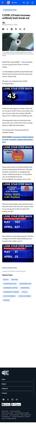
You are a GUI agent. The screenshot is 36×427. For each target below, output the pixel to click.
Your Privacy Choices (15, 411)
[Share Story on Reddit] (11, 29)
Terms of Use (5, 414)
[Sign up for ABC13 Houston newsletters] (17, 399)
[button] (3, 2)
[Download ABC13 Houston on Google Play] (16, 404)
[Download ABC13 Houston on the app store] (6, 404)
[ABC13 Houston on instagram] (12, 399)
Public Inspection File (25, 414)
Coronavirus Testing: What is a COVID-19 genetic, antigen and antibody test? (18, 139)
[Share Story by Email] (20, 29)
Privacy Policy (5, 411)
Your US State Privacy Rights (22, 413)
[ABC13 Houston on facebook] (3, 399)
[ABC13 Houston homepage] (7, 2)
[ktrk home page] (5, 373)
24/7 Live (14, 3)
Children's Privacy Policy (8, 413)
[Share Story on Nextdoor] (15, 29)
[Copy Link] (24, 29)
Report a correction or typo (9, 268)
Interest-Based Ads (14, 414)
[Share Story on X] (7, 29)
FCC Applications (6, 416)
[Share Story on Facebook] (3, 29)
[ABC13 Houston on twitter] (8, 399)
